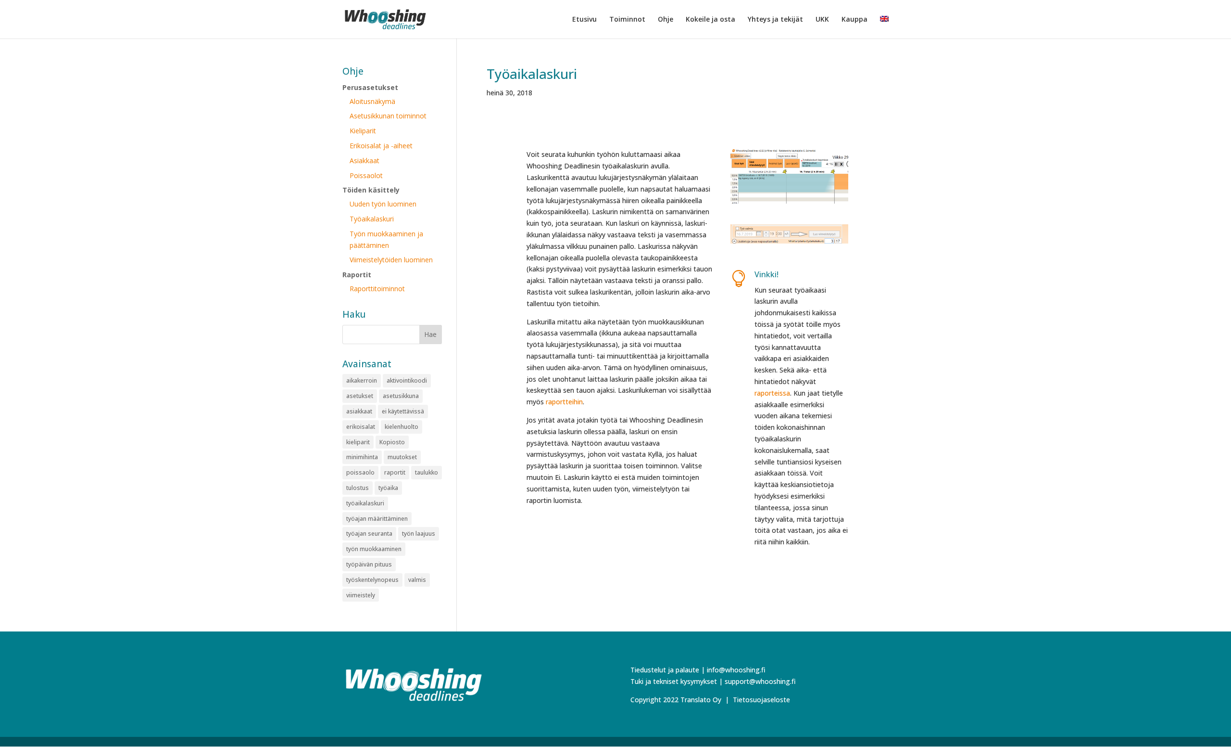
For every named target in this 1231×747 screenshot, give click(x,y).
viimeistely (360, 595)
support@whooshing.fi (760, 681)
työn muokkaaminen (374, 549)
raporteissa (772, 393)
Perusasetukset (370, 87)
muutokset (402, 457)
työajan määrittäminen (377, 519)
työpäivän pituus (369, 564)
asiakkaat (359, 411)
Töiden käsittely (371, 189)
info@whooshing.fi (736, 669)
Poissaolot (366, 175)
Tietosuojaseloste (761, 699)
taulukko (426, 472)
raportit (394, 472)
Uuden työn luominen (383, 203)
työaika (388, 488)
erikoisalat (360, 427)
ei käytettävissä (403, 411)
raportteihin (564, 401)
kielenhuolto (401, 427)
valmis (417, 580)
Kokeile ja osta (710, 20)
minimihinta (362, 457)
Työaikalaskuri (532, 73)
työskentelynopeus (372, 580)
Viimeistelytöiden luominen (391, 259)
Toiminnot (627, 20)
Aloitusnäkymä (372, 101)
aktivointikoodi (407, 380)
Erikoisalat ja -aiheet (381, 145)
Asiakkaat (364, 160)
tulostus (357, 488)
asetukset (359, 396)
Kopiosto (392, 442)
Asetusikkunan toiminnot (388, 115)
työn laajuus (418, 533)
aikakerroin (361, 380)
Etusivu (584, 20)
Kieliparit (363, 130)
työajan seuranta (369, 533)
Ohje (665, 20)
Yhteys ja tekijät (775, 20)
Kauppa (854, 20)
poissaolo (360, 472)
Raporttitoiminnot (377, 288)
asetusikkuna (401, 396)
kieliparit (358, 442)
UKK (822, 20)
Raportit (356, 274)
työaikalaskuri (365, 503)
